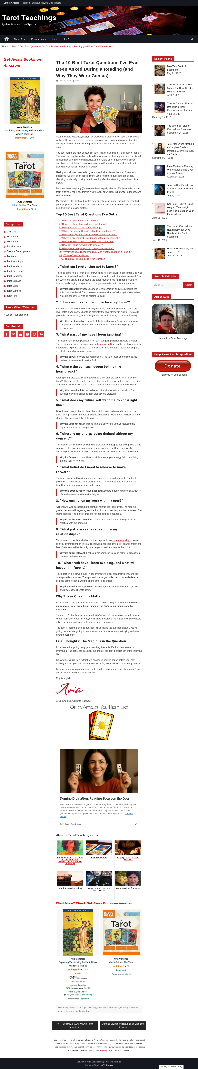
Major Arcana (13, 236)
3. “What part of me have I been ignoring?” (80, 227)
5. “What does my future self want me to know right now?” (88, 234)
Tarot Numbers (14, 266)
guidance (101, 1007)
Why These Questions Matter (74, 255)
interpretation (113, 1007)
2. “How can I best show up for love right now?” (83, 224)
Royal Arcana (14, 246)
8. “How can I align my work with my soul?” (81, 245)
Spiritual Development (18, 251)
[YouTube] (20, 334)
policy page (107, 1050)
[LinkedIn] (41, 334)
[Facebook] (6, 334)
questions (133, 1007)
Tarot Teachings (29, 18)
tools (73, 1011)
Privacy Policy (38, 39)
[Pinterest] (27, 334)
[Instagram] (34, 334)
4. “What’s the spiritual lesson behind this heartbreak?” (87, 231)
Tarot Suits (12, 286)
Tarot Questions (68, 1007)
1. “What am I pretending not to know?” (78, 220)
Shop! (66, 39)
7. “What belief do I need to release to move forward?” (86, 241)
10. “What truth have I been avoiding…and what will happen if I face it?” (95, 252)
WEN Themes (107, 1065)
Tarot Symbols (14, 291)
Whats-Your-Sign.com (17, 315)
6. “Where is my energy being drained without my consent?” (89, 238)
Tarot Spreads (14, 281)
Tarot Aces (12, 256)
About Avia (20, 39)
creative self (104, 344)
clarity (93, 1007)
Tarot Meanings (15, 261)
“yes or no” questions (110, 615)
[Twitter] (13, 334)
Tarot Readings (14, 276)
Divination (12, 231)
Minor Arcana (13, 241)
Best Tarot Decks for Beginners (39, 3)
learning (124, 1007)
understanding (82, 1011)
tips (68, 1011)
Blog (54, 39)
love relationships (121, 540)
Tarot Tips (81, 1007)
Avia (77, 80)
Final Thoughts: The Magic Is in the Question (82, 259)
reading (61, 1011)
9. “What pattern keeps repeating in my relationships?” (86, 248)
